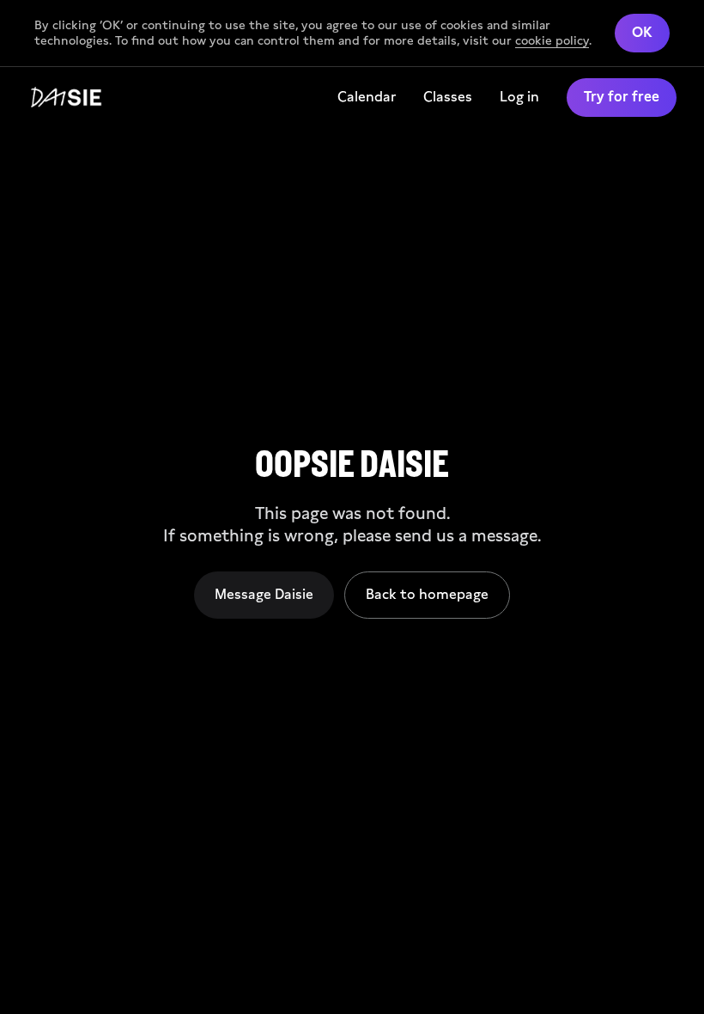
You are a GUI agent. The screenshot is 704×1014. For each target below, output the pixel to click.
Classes (447, 97)
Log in (519, 97)
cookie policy (552, 40)
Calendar (366, 97)
